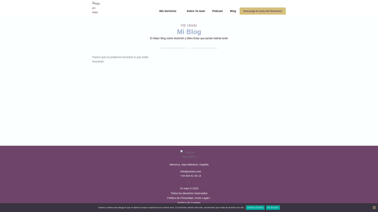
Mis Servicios (167, 11)
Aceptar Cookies (255, 207)
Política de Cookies (189, 202)
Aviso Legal (202, 198)
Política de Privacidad (180, 198)
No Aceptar (273, 207)
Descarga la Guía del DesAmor (262, 11)
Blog (233, 11)
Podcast (217, 11)
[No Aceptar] (374, 207)
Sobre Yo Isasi (196, 11)
